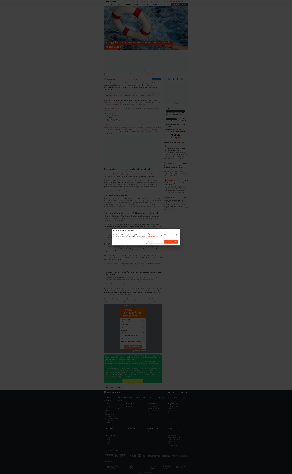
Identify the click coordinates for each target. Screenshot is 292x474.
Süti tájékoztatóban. (152, 236)
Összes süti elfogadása (171, 241)
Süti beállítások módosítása (154, 241)
